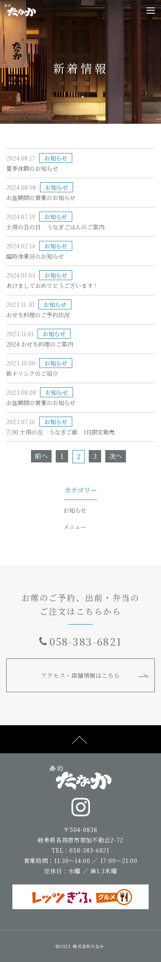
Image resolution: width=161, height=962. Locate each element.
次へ (115, 456)
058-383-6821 (86, 641)
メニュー (74, 527)
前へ (41, 456)
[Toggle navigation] (151, 10)
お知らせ (74, 510)
